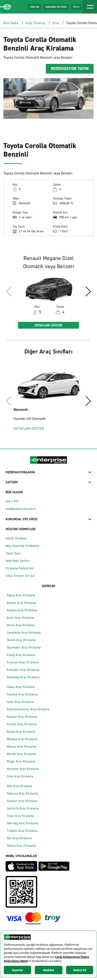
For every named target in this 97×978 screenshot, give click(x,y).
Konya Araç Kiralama (21, 731)
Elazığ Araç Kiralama (21, 655)
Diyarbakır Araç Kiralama (24, 647)
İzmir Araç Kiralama (20, 702)
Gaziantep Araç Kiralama (23, 677)
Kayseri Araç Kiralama (22, 717)
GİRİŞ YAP (34, 7)
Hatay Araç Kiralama (21, 687)
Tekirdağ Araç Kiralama (22, 823)
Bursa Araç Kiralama (21, 625)
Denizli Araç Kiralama (21, 640)
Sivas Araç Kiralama (20, 816)
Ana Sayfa (10, 23)
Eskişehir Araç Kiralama (23, 670)
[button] (88, 292)
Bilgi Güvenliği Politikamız (22, 546)
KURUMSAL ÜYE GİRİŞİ (56, 7)
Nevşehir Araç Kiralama (23, 769)
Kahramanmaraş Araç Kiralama (28, 709)
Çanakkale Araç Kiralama (24, 632)
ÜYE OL (76, 7)
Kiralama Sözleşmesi (20, 568)
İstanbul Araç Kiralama (22, 694)
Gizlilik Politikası (16, 538)
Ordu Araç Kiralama (20, 776)
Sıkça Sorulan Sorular (20, 576)
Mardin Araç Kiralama (21, 754)
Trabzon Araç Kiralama (22, 831)
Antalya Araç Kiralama (22, 610)
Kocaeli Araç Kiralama (22, 724)
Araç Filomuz (35, 23)
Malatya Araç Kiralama (22, 739)
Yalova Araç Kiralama (21, 845)
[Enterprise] (6, 7)
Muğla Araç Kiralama (21, 761)
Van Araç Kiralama (19, 838)
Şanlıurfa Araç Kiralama (23, 808)
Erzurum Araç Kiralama (22, 662)
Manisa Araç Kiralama (21, 746)
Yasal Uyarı (13, 553)
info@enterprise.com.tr (21, 509)
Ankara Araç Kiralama (21, 603)
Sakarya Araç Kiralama (22, 793)
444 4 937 (12, 501)
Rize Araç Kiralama (19, 786)
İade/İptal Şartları (18, 561)
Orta (55, 23)
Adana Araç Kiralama (21, 595)
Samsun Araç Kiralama (22, 801)
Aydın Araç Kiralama (20, 618)
